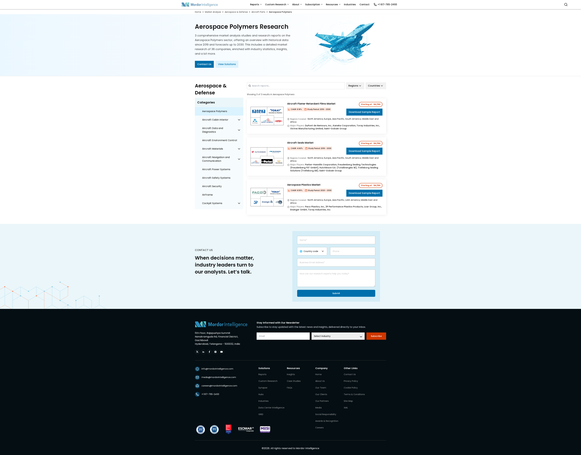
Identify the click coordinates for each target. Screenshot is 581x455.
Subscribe (376, 336)
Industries (350, 4)
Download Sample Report (364, 112)
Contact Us (204, 64)
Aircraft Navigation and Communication (216, 159)
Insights (291, 374)
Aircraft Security (212, 186)
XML (346, 407)
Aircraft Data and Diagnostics (212, 130)
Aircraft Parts (258, 11)
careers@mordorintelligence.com (219, 385)
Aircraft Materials (212, 149)
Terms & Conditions (354, 394)
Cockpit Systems (212, 203)
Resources (332, 4)
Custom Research (275, 4)
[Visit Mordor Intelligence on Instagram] (215, 351)
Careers (319, 427)
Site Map (348, 401)
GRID (260, 414)
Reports (254, 4)
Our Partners (322, 401)
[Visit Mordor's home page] (200, 4)
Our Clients (321, 394)
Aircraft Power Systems (216, 169)
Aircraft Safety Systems (216, 178)
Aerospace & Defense (236, 11)
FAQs (289, 387)
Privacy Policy (351, 381)
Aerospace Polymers (280, 11)
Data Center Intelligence (271, 407)
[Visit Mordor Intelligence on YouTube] (221, 351)
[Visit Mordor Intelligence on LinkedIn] (203, 351)
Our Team (320, 387)
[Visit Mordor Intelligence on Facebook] (209, 351)
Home (198, 11)
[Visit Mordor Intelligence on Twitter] (197, 351)
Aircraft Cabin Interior (215, 119)
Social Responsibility (325, 414)
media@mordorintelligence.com (219, 377)
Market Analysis (213, 11)
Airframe (207, 194)
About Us (320, 381)
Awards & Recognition (326, 420)
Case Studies (294, 381)
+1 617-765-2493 (387, 4)
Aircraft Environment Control (219, 140)
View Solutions (227, 64)
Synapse (262, 387)
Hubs (261, 394)
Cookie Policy (351, 387)
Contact (364, 4)
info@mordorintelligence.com (217, 368)
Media (318, 407)
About (295, 4)
